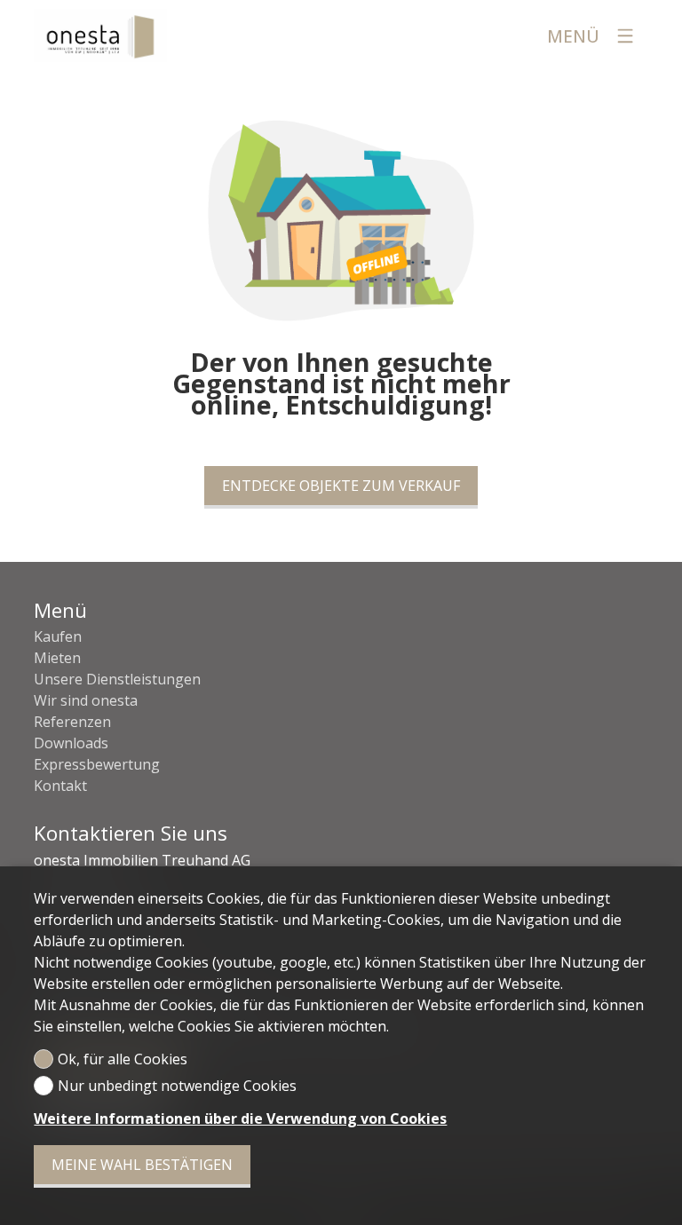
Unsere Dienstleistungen (117, 679)
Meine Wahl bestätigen (142, 1164)
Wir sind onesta (86, 700)
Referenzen (72, 721)
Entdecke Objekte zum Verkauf (341, 485)
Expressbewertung (97, 764)
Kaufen (58, 636)
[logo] (100, 35)
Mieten (57, 658)
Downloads (71, 743)
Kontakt (60, 785)
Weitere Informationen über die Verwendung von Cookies (240, 1118)
